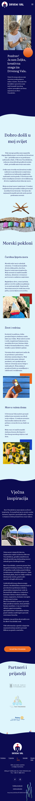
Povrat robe (33, 759)
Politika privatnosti (17, 786)
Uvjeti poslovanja (17, 789)
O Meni (18, 759)
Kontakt (25, 758)
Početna (3, 758)
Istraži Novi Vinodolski (17, 649)
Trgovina (11, 758)
